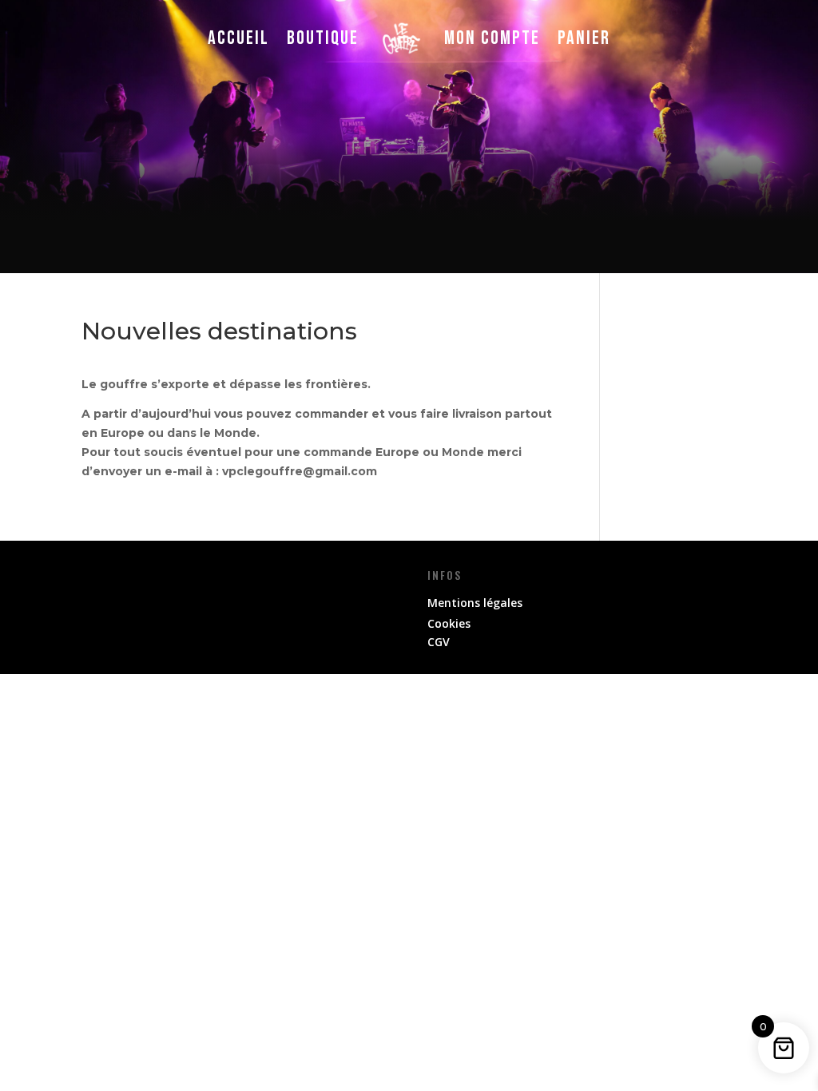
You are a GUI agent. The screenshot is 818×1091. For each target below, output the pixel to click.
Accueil (238, 38)
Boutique (323, 38)
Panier (584, 38)
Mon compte (492, 38)
